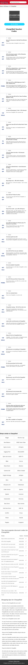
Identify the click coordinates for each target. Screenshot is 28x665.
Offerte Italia (16, 661)
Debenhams (21, 484)
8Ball (7, 461)
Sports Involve (7, 447)
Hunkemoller (7, 499)
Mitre (7, 480)
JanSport (21, 475)
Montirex (21, 466)
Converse (21, 494)
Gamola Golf (7, 470)
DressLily (21, 499)
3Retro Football (21, 470)
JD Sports (21, 447)
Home (1, 6)
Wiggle (7, 437)
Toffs (21, 480)
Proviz (21, 513)
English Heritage (7, 475)
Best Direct (7, 503)
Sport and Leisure (7, 456)
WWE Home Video (21, 442)
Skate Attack (7, 466)
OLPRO (7, 513)
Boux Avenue (21, 503)
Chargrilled (13, 6)
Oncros (21, 461)
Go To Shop (14, 24)
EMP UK (21, 508)
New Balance (7, 442)
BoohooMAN (21, 451)
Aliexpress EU (7, 484)
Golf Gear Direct (7, 508)
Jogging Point (7, 451)
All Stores (11, 661)
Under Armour (7, 489)
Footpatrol (21, 522)
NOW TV (21, 456)
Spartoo (21, 489)
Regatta (7, 522)
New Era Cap (21, 437)
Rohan (7, 517)
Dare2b (21, 517)
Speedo (7, 494)
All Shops (6, 6)
